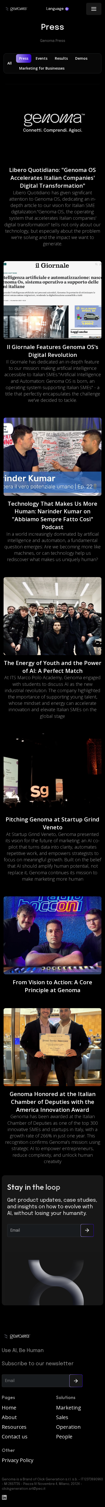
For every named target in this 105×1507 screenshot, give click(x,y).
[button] (57, 9)
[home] (16, 9)
